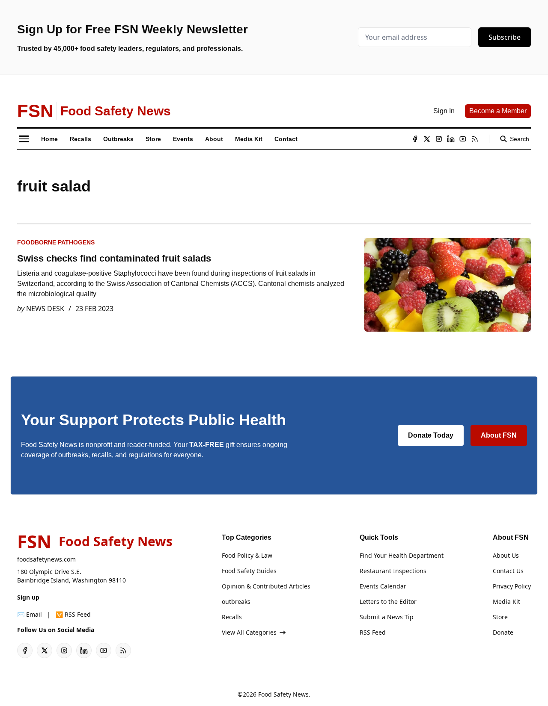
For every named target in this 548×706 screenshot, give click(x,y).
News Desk (45, 308)
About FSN (499, 435)
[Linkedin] (451, 139)
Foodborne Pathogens (56, 242)
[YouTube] (463, 139)
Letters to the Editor (388, 601)
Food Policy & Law (247, 555)
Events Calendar (383, 586)
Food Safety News (283, 694)
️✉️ (29, 614)
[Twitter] (427, 139)
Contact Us (508, 571)
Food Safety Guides (249, 571)
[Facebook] (415, 139)
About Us (506, 555)
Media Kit (506, 601)
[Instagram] (439, 139)
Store (500, 617)
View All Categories (249, 632)
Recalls (232, 617)
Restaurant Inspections (393, 571)
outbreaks (236, 601)
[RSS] (475, 139)
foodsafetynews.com (46, 559)
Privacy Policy (512, 586)
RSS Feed (373, 632)
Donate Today (430, 435)
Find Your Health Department (402, 555)
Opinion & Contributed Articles (266, 586)
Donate (503, 632)
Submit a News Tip (387, 617)
